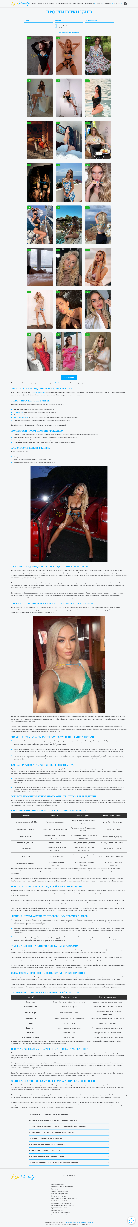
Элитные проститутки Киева (60, 1215)
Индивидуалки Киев (57, 1184)
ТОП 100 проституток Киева (60, 1212)
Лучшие (99, 4)
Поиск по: (107, 4)
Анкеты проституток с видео (60, 1182)
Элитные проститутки (64, 4)
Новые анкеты (78, 4)
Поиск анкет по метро (58, 1196)
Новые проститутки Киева (59, 1194)
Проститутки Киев (57, 1210)
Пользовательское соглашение (61, 1203)
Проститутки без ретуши (59, 1208)
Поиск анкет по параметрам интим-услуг (64, 1198)
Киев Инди (58, 383)
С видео (60, 27)
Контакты (54, 1189)
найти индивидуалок (38, 392)
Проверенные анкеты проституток (62, 1205)
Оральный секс (19, 412)
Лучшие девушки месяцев (59, 1191)
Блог (115, 4)
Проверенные (89, 4)
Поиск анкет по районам (59, 1201)
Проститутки (37, 4)
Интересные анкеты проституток (62, 1187)
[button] (131, 1220)
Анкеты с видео (48, 4)
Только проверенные (64, 25)
